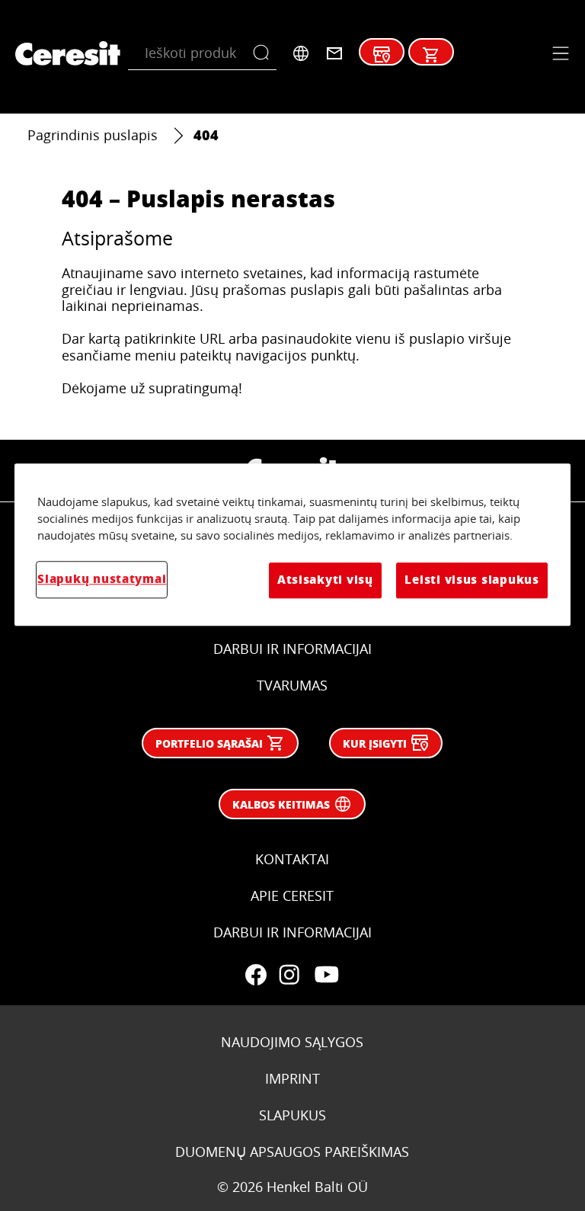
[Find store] (381, 55)
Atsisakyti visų (325, 580)
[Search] (265, 53)
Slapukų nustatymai (101, 580)
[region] (292, 544)
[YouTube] (326, 975)
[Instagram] (289, 975)
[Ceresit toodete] (431, 55)
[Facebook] (256, 975)
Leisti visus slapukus (471, 580)
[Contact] (334, 53)
